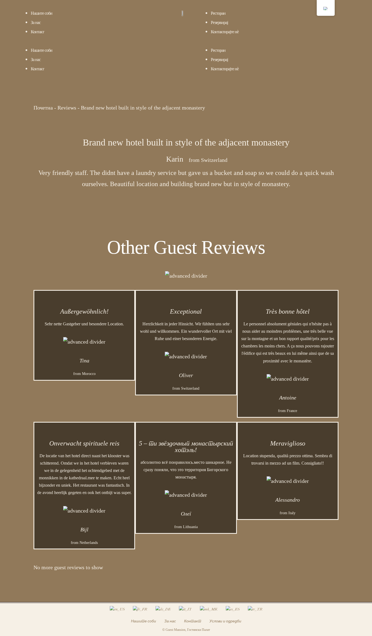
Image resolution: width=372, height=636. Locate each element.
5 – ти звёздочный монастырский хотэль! (186, 446)
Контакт (37, 31)
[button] (93, 40)
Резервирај (219, 22)
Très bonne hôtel (288, 311)
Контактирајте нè (225, 31)
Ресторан (218, 13)
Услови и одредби (225, 621)
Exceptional (186, 311)
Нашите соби (41, 13)
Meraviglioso (287, 443)
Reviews (66, 108)
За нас (36, 22)
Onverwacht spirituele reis (84, 443)
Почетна (43, 108)
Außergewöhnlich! (84, 311)
